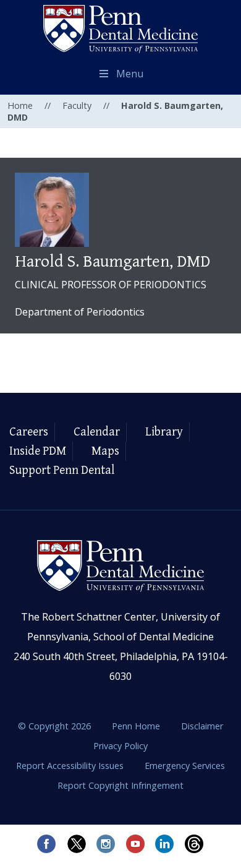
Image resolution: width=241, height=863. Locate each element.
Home (20, 105)
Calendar (97, 432)
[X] (76, 844)
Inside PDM (37, 451)
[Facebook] (46, 844)
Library (164, 432)
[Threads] (195, 844)
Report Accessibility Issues (71, 765)
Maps (105, 451)
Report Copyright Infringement (120, 785)
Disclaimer (202, 726)
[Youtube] (135, 844)
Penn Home (137, 726)
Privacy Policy (120, 746)
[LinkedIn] (165, 844)
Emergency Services (185, 765)
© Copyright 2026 (54, 726)
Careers (28, 432)
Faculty (76, 105)
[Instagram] (106, 844)
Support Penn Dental (61, 470)
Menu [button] (129, 73)
